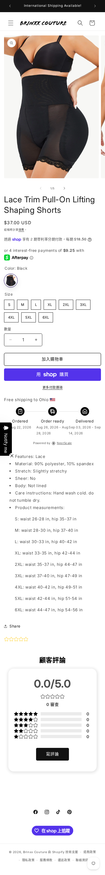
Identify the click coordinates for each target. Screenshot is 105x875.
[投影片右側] (64, 188)
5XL (28, 315)
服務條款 (46, 860)
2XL (66, 303)
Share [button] (14, 626)
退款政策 (89, 852)
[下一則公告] (95, 6)
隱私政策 (28, 860)
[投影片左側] (41, 188)
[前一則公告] (10, 6)
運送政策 (64, 860)
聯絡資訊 (82, 860)
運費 (21, 229)
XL (49, 303)
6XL (46, 315)
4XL (11, 315)
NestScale (64, 443)
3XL (83, 303)
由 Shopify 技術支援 (63, 852)
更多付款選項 (53, 387)
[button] (11, 23)
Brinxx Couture (35, 852)
